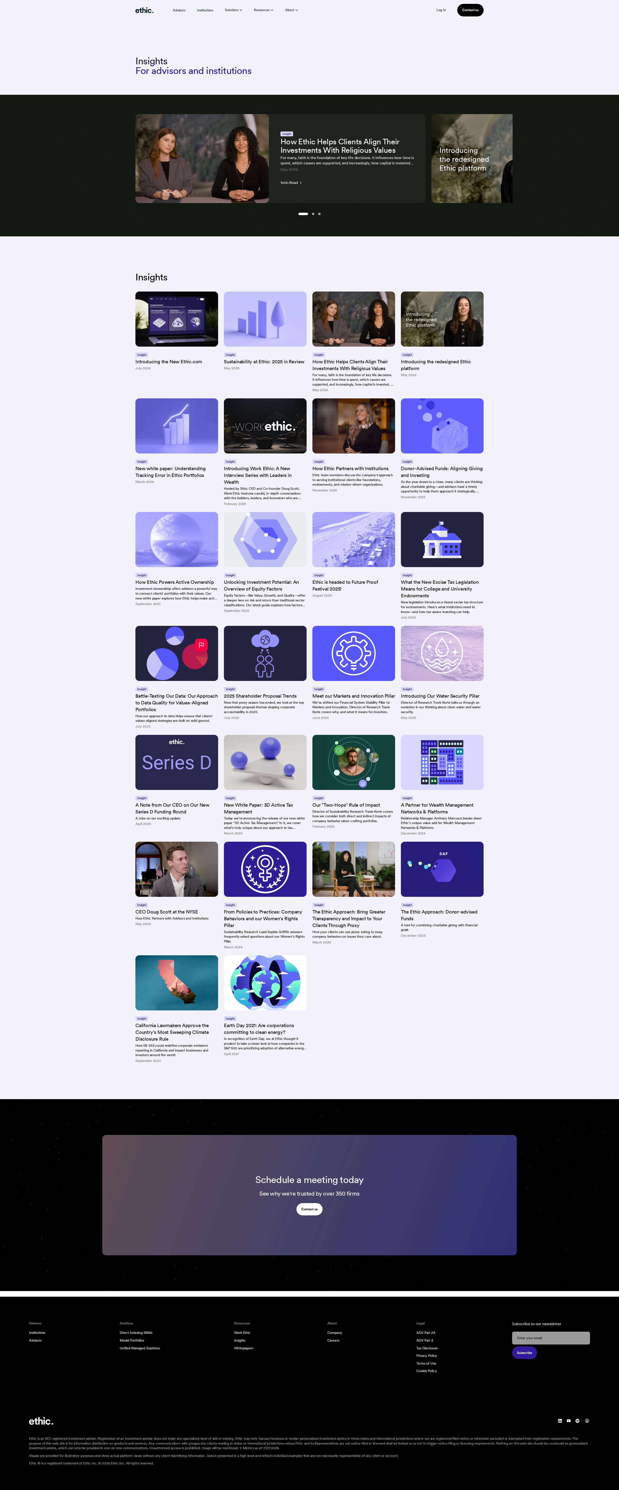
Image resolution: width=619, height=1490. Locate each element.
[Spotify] (577, 1421)
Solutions (231, 10)
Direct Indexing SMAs (136, 1333)
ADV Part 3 (424, 1340)
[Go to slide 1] (303, 214)
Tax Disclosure (427, 1348)
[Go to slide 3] (319, 214)
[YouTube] (569, 1421)
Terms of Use (426, 1363)
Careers (333, 1340)
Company (334, 1333)
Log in (441, 10)
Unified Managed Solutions (140, 1348)
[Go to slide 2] (313, 214)
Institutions (205, 10)
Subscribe (524, 1353)
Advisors (179, 10)
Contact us (470, 10)
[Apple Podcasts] (587, 1421)
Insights (239, 1340)
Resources (262, 10)
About (289, 10)
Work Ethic (242, 1333)
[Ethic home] (144, 10)
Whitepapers (243, 1348)
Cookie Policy (426, 1371)
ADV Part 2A (425, 1333)
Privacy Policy (426, 1356)
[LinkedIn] (560, 1421)
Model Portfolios (132, 1340)
